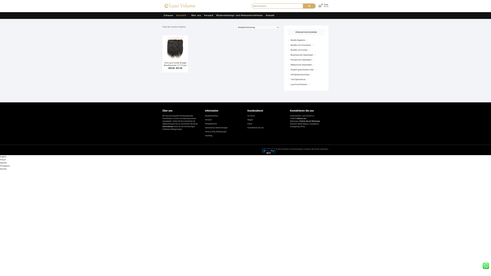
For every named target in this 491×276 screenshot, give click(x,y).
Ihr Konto (251, 116)
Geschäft (181, 15)
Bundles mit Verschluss (301, 45)
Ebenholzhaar (167, 126)
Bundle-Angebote (298, 40)
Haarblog (208, 136)
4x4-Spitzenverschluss (300, 74)
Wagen (250, 120)
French (3, 160)
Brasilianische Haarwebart (302, 55)
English (3, 157)
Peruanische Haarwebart (301, 60)
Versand (208, 15)
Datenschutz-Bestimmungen (216, 128)
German (3, 169)
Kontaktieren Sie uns (255, 128)
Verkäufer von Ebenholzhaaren (292, 149)
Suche (309, 6)
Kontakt (270, 15)
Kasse (249, 124)
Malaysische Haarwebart (301, 65)
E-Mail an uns (301, 118)
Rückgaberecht (211, 124)
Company (307, 149)
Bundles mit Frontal (299, 50)
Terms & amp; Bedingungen (216, 132)
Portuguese (5, 166)
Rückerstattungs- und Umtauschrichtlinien (239, 15)
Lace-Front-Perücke (299, 84)
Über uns (196, 15)
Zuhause (168, 15)
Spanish (3, 163)
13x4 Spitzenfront (298, 79)
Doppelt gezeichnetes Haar (302, 69)
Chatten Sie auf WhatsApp (309, 121)
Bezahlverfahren (211, 116)
